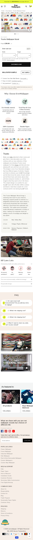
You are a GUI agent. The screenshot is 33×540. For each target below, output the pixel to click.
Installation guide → (17, 81)
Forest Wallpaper (6, 451)
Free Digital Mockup (7, 482)
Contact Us (4, 493)
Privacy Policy (5, 515)
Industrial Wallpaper (7, 453)
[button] (16, 342)
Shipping (3, 508)
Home (2, 11)
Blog (2, 495)
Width (3, 52)
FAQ (2, 469)
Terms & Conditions (6, 513)
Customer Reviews (6, 478)
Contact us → (16, 83)
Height (19, 52)
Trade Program (5, 498)
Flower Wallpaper (6, 449)
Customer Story (5, 502)
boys (17, 165)
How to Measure (6, 473)
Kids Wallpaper (5, 456)
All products (9, 11)
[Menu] (2, 6)
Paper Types (4, 471)
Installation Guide (6, 475)
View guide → (24, 78)
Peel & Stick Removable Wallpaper (11, 458)
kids (11, 157)
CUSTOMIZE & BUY (16, 64)
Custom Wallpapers (6, 460)
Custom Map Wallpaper (8, 462)
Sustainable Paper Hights (8, 500)
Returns (3, 511)
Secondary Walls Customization (10, 480)
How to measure (11, 60)
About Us (3, 489)
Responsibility (5, 491)
